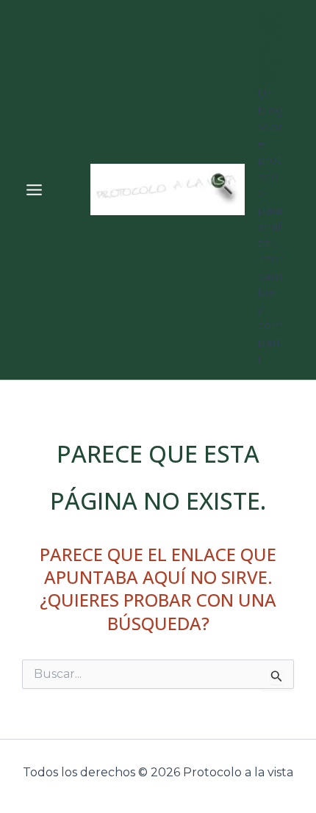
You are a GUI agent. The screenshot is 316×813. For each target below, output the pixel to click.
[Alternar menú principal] (34, 189)
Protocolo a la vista (270, 49)
